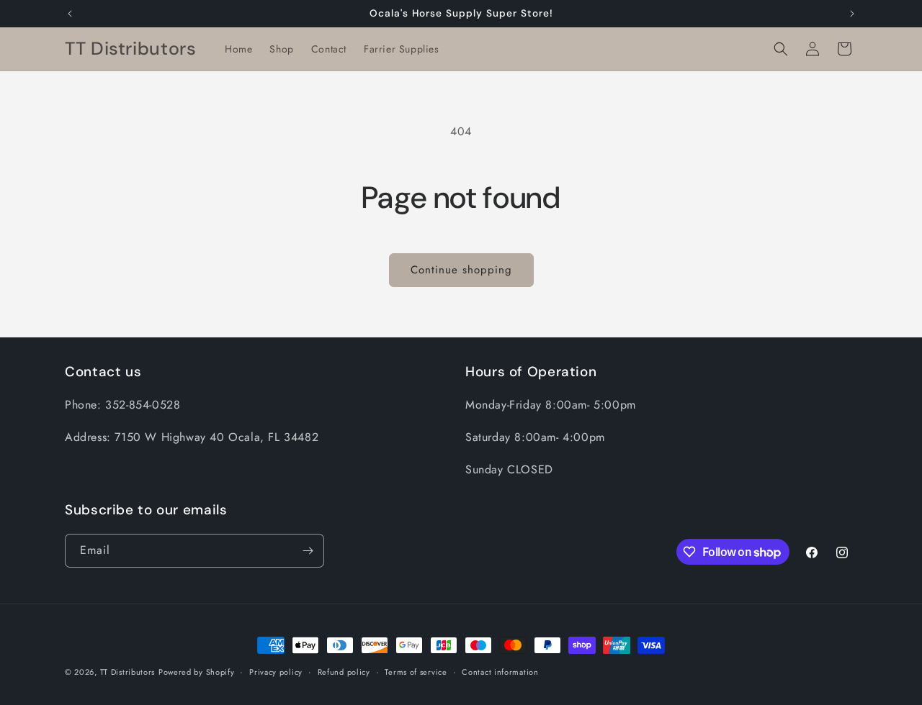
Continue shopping (461, 270)
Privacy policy (276, 672)
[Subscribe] (307, 551)
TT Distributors (128, 672)
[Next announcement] (852, 13)
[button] (781, 49)
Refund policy (344, 672)
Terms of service (416, 672)
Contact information (500, 672)
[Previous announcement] (70, 13)
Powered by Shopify (196, 672)
